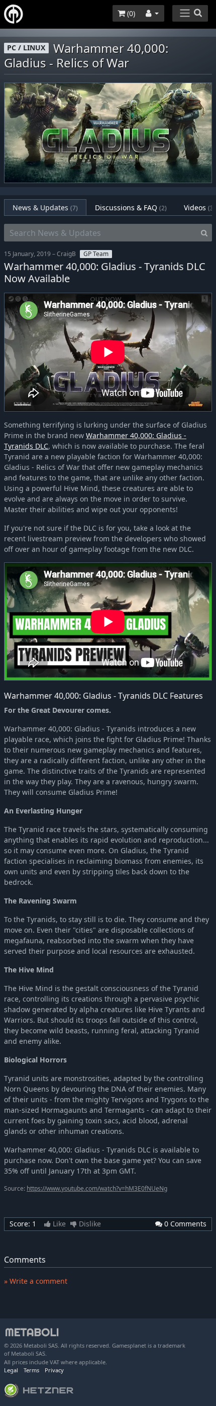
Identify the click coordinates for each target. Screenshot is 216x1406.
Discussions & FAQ (131, 207)
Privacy (54, 1370)
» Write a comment (35, 1281)
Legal (11, 1370)
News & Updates (45, 207)
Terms (31, 1370)
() (130, 13)
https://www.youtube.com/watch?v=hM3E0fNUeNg (97, 1188)
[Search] (204, 233)
